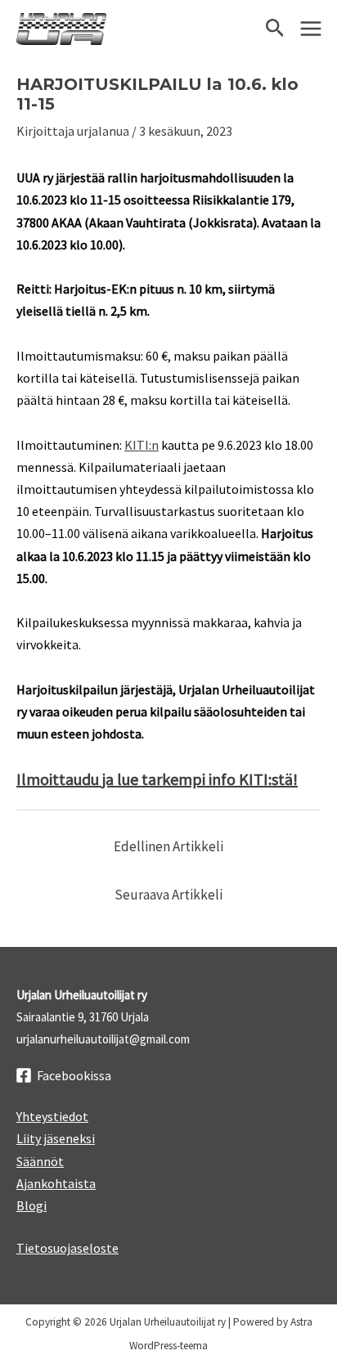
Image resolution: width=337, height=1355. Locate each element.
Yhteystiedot (52, 1116)
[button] (275, 29)
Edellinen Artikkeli (168, 846)
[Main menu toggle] (311, 29)
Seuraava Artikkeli (168, 895)
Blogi (31, 1205)
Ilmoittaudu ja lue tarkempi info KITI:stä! (157, 779)
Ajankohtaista (56, 1183)
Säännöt (40, 1161)
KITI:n (141, 445)
